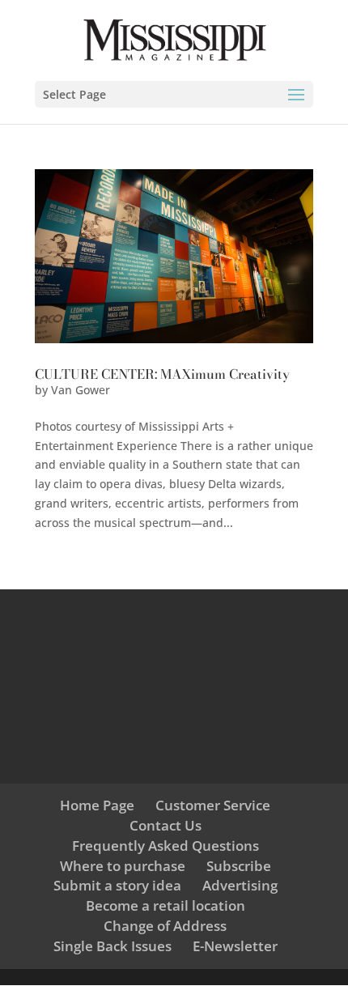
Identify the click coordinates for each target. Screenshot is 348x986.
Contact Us (165, 825)
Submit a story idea (117, 885)
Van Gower (80, 389)
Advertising (240, 885)
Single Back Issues (112, 946)
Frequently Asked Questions (165, 845)
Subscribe (238, 865)
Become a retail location (165, 905)
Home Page (97, 805)
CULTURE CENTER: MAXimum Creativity (162, 374)
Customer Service (212, 805)
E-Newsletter (235, 946)
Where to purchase (122, 865)
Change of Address (165, 925)
